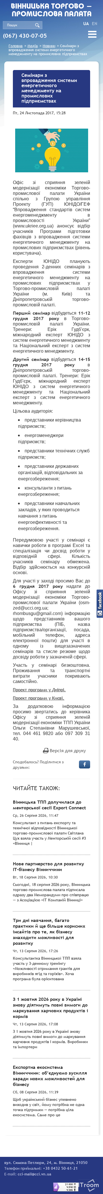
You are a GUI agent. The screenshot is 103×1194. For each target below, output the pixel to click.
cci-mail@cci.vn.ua (34, 1174)
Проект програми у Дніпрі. (39, 689)
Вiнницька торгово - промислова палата (51, 10)
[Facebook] (84, 764)
